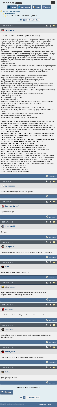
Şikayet (50, 25)
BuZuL (7, 372)
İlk (21, 20)
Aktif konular (25, 7)
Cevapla (8, 392)
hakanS (13, 287)
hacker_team (10, 352)
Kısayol (47, 25)
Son (37, 20)
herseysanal (9, 30)
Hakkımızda (42, 404)
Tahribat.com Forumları (11, 11)
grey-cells (9, 226)
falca (7, 267)
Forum (13, 7)
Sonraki (31, 20)
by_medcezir (10, 186)
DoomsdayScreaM (12, 206)
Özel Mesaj (54, 25)
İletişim (49, 404)
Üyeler (38, 7)
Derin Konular (10, 13)
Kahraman (9, 309)
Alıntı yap (52, 177)
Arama (47, 7)
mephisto (8, 329)
